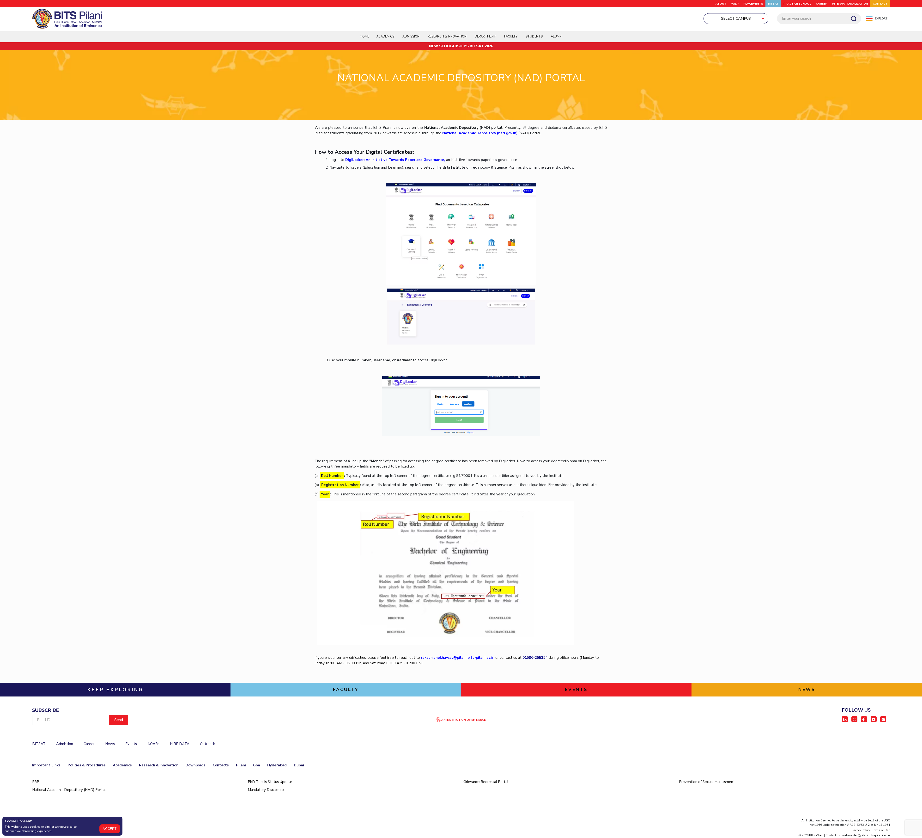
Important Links (46, 765)
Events (131, 743)
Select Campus (736, 18)
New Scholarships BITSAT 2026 (461, 46)
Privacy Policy (861, 830)
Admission (410, 36)
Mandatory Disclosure (266, 789)
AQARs (153, 743)
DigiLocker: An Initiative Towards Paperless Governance (394, 159)
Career (821, 4)
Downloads (196, 765)
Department (485, 36)
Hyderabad (277, 765)
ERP (35, 781)
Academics (122, 765)
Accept (110, 828)
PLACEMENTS (753, 4)
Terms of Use (881, 830)
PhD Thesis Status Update (270, 781)
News (110, 743)
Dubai (299, 765)
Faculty (510, 36)
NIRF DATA (179, 743)
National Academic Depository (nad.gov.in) (479, 133)
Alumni (556, 36)
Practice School (797, 4)
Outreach (207, 743)
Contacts (221, 765)
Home (364, 36)
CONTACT (880, 4)
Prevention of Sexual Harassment (707, 781)
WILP (735, 4)
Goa (256, 765)
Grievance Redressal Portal (485, 781)
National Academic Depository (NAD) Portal (69, 789)
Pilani (241, 765)
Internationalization (850, 4)
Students (534, 36)
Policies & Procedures (87, 765)
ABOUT (721, 4)
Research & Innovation (158, 765)
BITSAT (773, 4)
